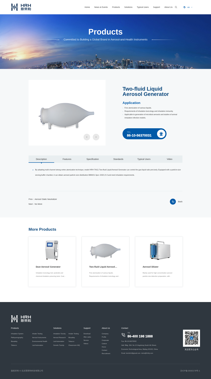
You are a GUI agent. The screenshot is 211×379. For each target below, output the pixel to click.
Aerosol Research (59, 337)
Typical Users (143, 7)
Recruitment (106, 353)
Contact (104, 350)
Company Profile (105, 335)
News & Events (101, 7)
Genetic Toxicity (58, 345)
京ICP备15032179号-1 (190, 371)
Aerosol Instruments (39, 337)
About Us (168, 7)
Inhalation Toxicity (59, 334)
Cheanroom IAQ (74, 345)
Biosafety (14, 341)
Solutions (128, 7)
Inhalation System (17, 334)
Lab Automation (37, 345)
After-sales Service (87, 338)
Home (87, 7)
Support (156, 7)
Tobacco (14, 345)
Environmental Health (39, 341)
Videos (86, 343)
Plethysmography (17, 337)
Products (116, 7)
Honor (104, 347)
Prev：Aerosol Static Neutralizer (43, 199)
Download (87, 334)
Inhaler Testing (37, 334)
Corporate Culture (105, 341)
